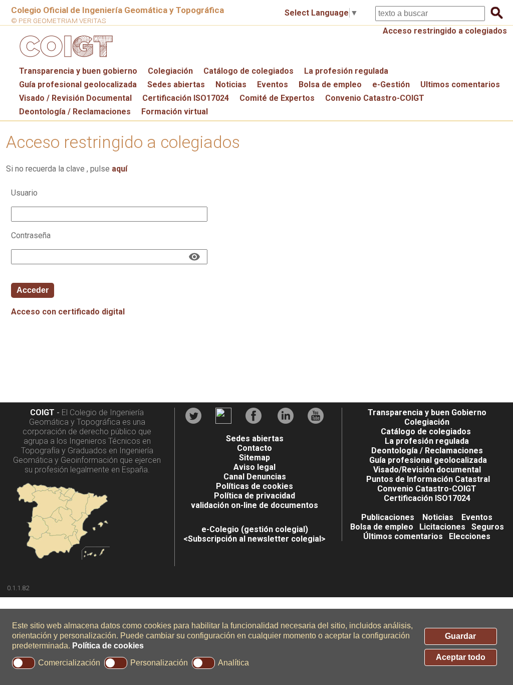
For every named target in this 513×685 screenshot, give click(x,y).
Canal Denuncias (254, 476)
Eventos (272, 84)
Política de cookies (108, 645)
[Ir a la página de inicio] (64, 59)
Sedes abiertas (176, 84)
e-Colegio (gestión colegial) (254, 529)
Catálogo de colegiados (248, 71)
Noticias (230, 84)
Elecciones (469, 536)
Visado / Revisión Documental (75, 98)
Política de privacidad (254, 495)
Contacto (254, 448)
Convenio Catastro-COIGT (374, 98)
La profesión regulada (346, 71)
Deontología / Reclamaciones (75, 111)
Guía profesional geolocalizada (78, 84)
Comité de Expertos (277, 98)
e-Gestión (391, 84)
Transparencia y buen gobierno (78, 71)
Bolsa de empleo (330, 84)
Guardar (460, 636)
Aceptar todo (460, 657)
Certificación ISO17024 (185, 98)
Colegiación (170, 71)
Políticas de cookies (254, 486)
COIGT (42, 412)
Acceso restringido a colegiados (445, 31)
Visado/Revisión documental (427, 469)
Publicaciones (387, 517)
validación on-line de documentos (254, 505)
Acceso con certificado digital (68, 311)
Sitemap (254, 457)
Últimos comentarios (403, 536)
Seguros (487, 527)
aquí (119, 169)
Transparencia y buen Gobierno (427, 412)
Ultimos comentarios (460, 84)
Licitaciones (442, 527)
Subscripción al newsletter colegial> (257, 539)
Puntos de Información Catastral (428, 479)
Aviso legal (254, 467)
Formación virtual (174, 111)
